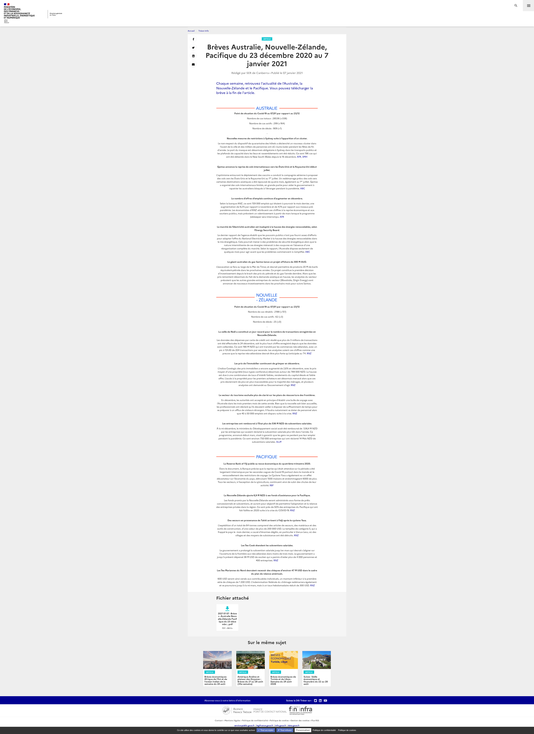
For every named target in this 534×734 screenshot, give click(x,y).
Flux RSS (315, 720)
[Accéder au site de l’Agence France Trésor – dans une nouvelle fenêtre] (236, 710)
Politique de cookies (279, 720)
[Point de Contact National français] (270, 710)
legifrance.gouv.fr (264, 725)
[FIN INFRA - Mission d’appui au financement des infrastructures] (300, 710)
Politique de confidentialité (255, 720)
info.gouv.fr (280, 725)
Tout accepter (267, 730)
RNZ (309, 353)
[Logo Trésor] (55, 14)
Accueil (191, 30)
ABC (302, 188)
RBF (272, 485)
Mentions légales (232, 720)
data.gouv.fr (294, 725)
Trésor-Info (203, 30)
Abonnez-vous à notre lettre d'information (227, 700)
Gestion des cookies (300, 720)
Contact (219, 720)
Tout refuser (286, 730)
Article (267, 39)
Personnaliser (303, 730)
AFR (299, 156)
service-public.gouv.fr (244, 725)
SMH (304, 156)
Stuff (278, 441)
